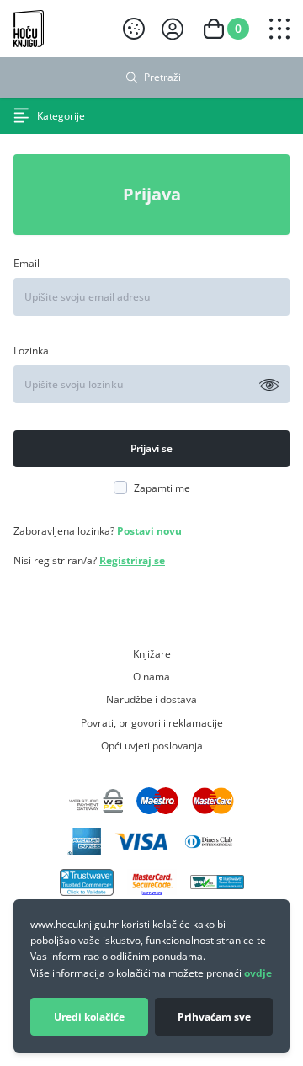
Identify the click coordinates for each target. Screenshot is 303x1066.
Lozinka (31, 350)
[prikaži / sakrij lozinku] (269, 384)
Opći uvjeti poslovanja (152, 745)
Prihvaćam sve (214, 1017)
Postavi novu (149, 531)
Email (26, 262)
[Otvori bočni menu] (279, 28)
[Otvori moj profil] (172, 29)
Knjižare (152, 653)
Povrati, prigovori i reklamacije (152, 722)
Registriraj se (132, 560)
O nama (151, 676)
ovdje (258, 973)
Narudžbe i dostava (151, 699)
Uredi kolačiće (89, 1017)
